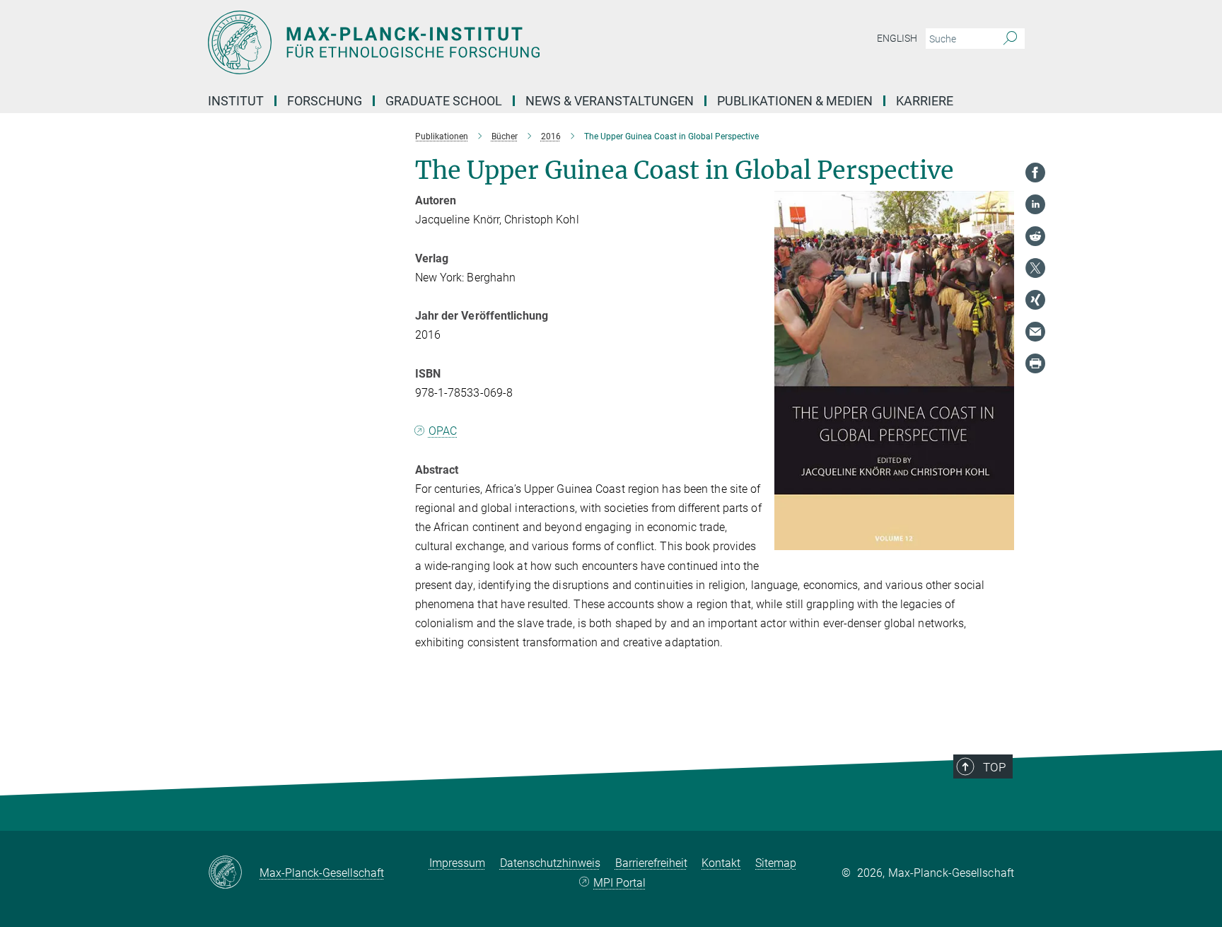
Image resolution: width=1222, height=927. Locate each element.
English (897, 38)
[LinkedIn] (1035, 204)
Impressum (457, 863)
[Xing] (1035, 299)
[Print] (1035, 363)
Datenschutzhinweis (550, 863)
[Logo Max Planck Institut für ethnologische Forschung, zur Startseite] (473, 42)
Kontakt (721, 863)
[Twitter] (1035, 268)
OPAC (443, 431)
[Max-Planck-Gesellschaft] (234, 873)
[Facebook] (1035, 172)
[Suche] (1010, 39)
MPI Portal (619, 883)
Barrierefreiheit (651, 863)
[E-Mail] (1035, 331)
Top (994, 767)
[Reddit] (1035, 236)
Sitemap (775, 863)
